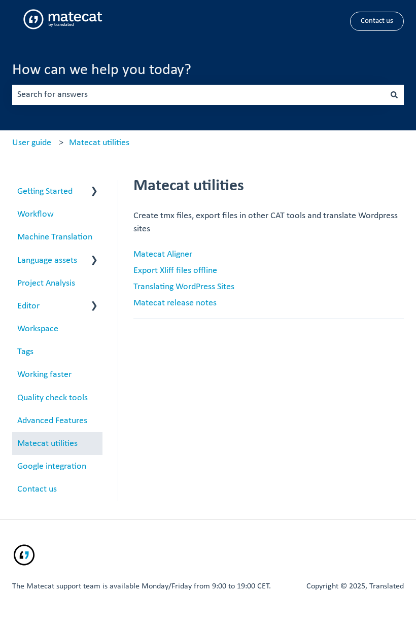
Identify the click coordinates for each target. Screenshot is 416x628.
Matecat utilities (99, 143)
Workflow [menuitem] (35, 214)
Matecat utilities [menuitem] (47, 443)
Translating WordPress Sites (183, 287)
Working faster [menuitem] (44, 374)
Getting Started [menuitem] (45, 191)
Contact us (377, 21)
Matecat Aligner (162, 254)
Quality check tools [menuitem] (52, 398)
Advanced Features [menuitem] (52, 421)
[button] (94, 191)
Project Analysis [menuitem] (46, 283)
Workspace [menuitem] (37, 329)
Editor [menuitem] (28, 306)
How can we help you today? (101, 70)
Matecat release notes (175, 303)
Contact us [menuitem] (37, 489)
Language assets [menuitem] (47, 260)
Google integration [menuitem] (51, 466)
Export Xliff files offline (175, 270)
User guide (31, 143)
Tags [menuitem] (25, 352)
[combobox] (198, 95)
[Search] (394, 95)
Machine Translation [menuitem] (54, 237)
